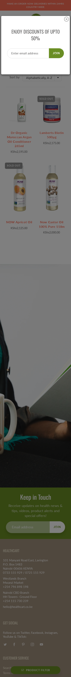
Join (56, 53)
